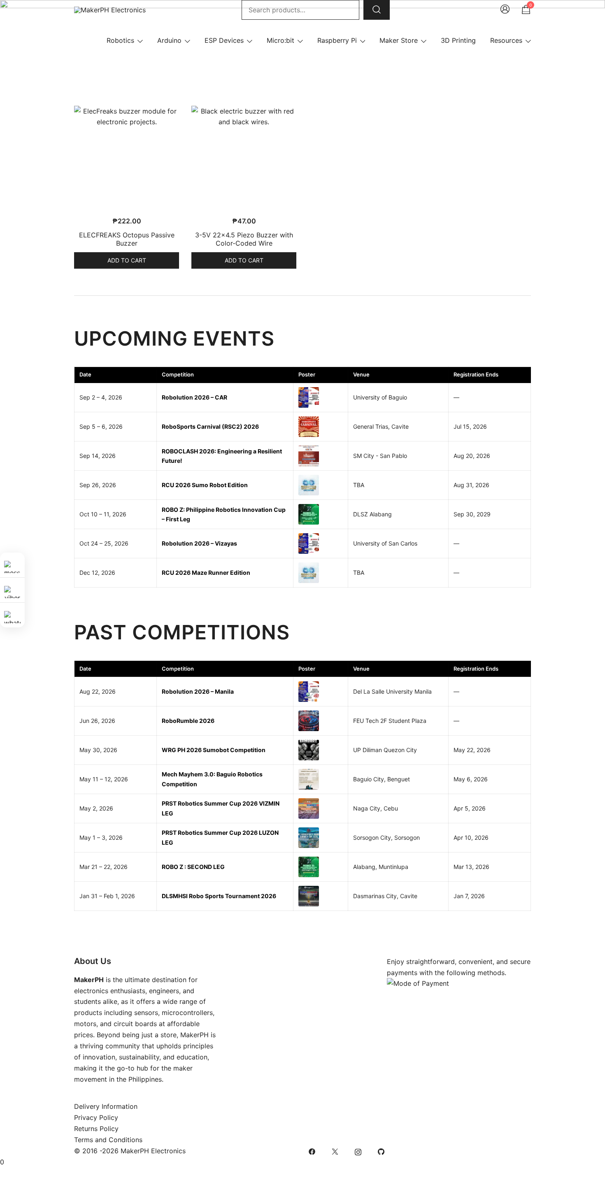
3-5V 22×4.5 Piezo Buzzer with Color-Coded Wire (244, 239)
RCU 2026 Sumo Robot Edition (205, 484)
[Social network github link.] (381, 1151)
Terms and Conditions (108, 1140)
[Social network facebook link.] (312, 1151)
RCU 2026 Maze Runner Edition (206, 572)
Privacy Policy (96, 1117)
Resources (506, 40)
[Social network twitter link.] (335, 1151)
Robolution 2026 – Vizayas (199, 543)
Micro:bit (280, 40)
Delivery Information (105, 1106)
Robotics (120, 40)
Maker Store (398, 40)
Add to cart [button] (126, 260)
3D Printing (458, 40)
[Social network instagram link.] (358, 1151)
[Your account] (505, 10)
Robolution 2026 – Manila (198, 691)
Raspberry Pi (337, 40)
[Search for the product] (376, 10)
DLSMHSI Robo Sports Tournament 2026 (219, 895)
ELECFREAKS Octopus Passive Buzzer (127, 239)
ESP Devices (224, 40)
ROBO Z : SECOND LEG (193, 866)
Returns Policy (96, 1128)
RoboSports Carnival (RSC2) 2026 (210, 426)
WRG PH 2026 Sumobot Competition (213, 749)
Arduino (169, 40)
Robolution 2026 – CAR (194, 397)
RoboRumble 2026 (188, 720)
